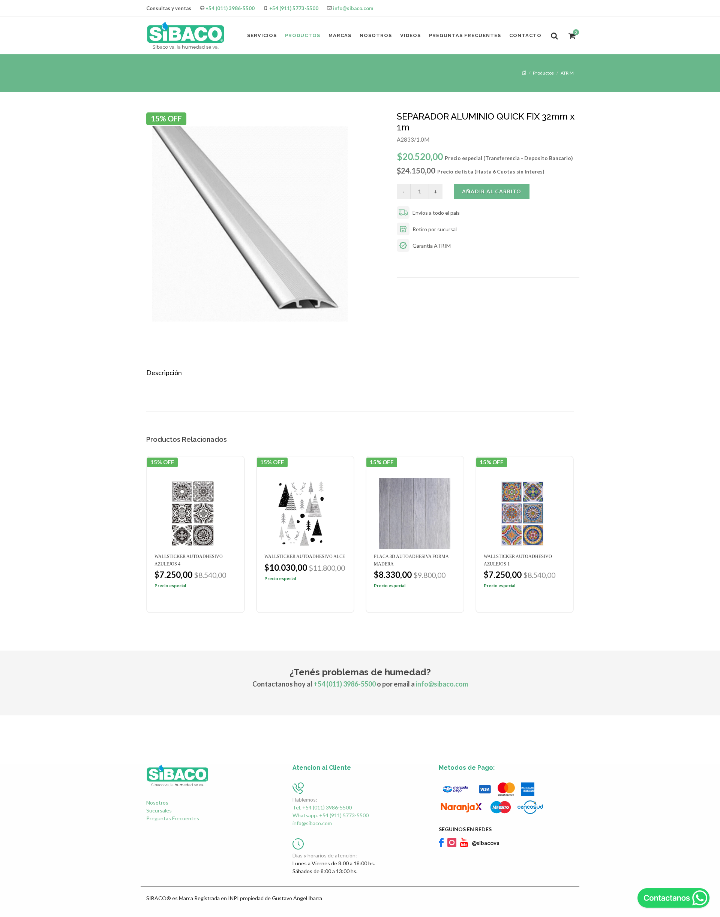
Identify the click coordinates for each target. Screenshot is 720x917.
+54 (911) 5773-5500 (293, 8)
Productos (543, 73)
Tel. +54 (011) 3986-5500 (322, 807)
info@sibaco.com (353, 8)
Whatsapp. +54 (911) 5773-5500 (330, 815)
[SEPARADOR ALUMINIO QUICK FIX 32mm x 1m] (268, 224)
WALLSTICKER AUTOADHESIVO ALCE (304, 556)
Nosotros (157, 802)
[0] (571, 34)
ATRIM (567, 73)
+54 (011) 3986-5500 (230, 8)
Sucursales (159, 810)
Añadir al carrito (491, 191)
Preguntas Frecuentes (172, 818)
